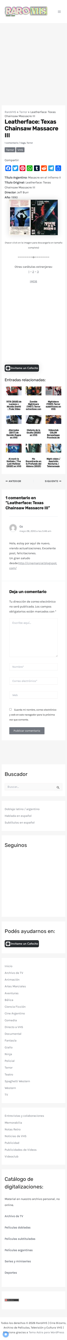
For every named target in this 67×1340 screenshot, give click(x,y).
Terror (23, 112)
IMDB (33, 281)
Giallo (9, 1047)
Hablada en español (18, 815)
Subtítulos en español (20, 822)
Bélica (9, 1000)
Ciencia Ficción (15, 1006)
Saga (23, 142)
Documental (13, 1033)
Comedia (11, 1020)
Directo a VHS (14, 1027)
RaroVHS (10, 112)
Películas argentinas (19, 1250)
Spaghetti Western (17, 1081)
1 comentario (11, 142)
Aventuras (12, 993)
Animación (12, 979)
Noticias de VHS (15, 1136)
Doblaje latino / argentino (22, 809)
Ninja (8, 1054)
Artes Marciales (15, 986)
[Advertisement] (33, 58)
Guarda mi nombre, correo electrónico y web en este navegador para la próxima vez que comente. (32, 714)
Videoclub (11, 1156)
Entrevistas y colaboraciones (24, 1115)
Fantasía (10, 1040)
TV (6, 1094)
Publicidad (12, 1143)
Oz (21, 526)
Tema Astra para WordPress (46, 1332)
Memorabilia (13, 1122)
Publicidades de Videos (21, 1149)
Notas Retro (13, 1129)
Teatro (9, 1074)
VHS (20, 150)
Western (10, 1088)
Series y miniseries (18, 1261)
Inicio (8, 966)
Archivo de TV (14, 973)
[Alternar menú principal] (59, 12)
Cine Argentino (15, 1013)
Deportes (11, 1272)
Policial (10, 1061)
